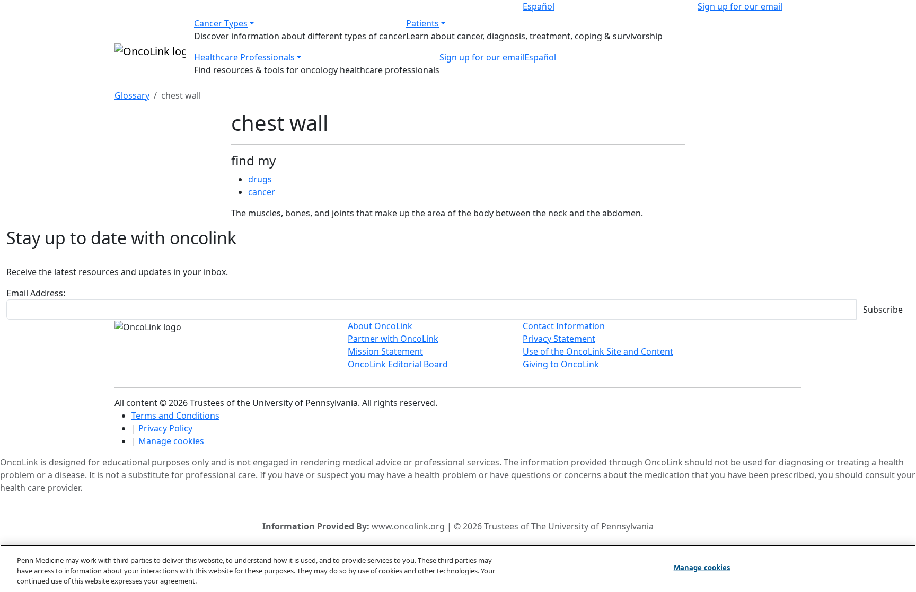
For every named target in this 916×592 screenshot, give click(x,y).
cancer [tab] (261, 192)
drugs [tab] (260, 179)
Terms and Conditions (175, 415)
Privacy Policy (165, 428)
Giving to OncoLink (561, 364)
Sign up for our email (740, 6)
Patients (422, 23)
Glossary (131, 95)
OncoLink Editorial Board (398, 364)
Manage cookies (171, 441)
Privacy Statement (559, 338)
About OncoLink (380, 326)
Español (538, 6)
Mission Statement (385, 351)
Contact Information (564, 326)
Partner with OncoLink (393, 338)
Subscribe (883, 309)
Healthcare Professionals (244, 57)
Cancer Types (221, 23)
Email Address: (35, 293)
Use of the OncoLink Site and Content (598, 351)
